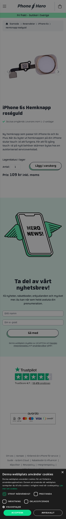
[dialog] (33, 494)
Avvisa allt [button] (48, 512)
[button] (33, 506)
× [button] (62, 472)
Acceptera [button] (17, 512)
